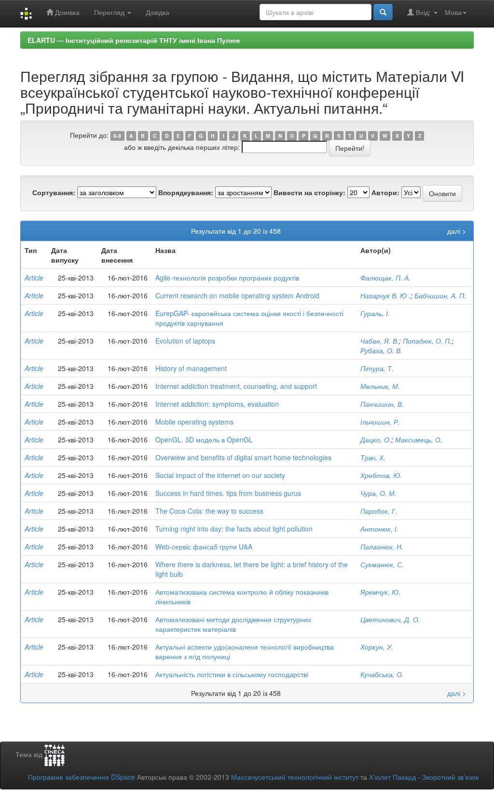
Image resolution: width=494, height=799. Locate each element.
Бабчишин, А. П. (440, 295)
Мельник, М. (380, 386)
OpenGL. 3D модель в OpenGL (204, 439)
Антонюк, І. (379, 528)
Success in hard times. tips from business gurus (228, 493)
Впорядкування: (185, 192)
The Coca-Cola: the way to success (209, 511)
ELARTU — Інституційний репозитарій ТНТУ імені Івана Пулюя (133, 40)
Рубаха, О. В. (381, 350)
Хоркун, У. (376, 647)
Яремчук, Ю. (380, 592)
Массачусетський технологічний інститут (294, 777)
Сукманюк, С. (382, 564)
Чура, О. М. (378, 493)
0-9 (117, 135)
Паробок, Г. (379, 511)
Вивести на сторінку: (309, 192)
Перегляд (110, 12)
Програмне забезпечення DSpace (81, 777)
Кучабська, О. (382, 674)
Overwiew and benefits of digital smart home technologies (243, 457)
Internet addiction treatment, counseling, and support (236, 386)
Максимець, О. (418, 439)
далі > (456, 231)
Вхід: (423, 12)
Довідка (157, 12)
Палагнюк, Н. (381, 546)
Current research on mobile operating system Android (237, 295)
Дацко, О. (375, 439)
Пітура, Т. (377, 368)
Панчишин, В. (382, 404)
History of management (191, 368)
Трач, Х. (372, 457)
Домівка (66, 12)
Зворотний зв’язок (450, 777)
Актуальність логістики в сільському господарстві (231, 674)
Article (34, 277)
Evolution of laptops (185, 341)
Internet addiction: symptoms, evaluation (217, 404)
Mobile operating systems (194, 421)
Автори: (385, 192)
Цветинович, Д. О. (390, 619)
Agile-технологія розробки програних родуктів (227, 277)
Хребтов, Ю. (381, 475)
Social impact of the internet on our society (220, 475)
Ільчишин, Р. (380, 421)
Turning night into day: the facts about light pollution (234, 528)
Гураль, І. (375, 313)
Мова (453, 12)
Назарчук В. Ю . (385, 295)
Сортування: (53, 192)
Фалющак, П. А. (385, 277)
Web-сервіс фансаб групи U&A (203, 546)
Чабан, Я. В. (379, 341)
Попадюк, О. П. (427, 341)
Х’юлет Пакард (392, 777)
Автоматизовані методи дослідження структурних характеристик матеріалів (233, 624)
